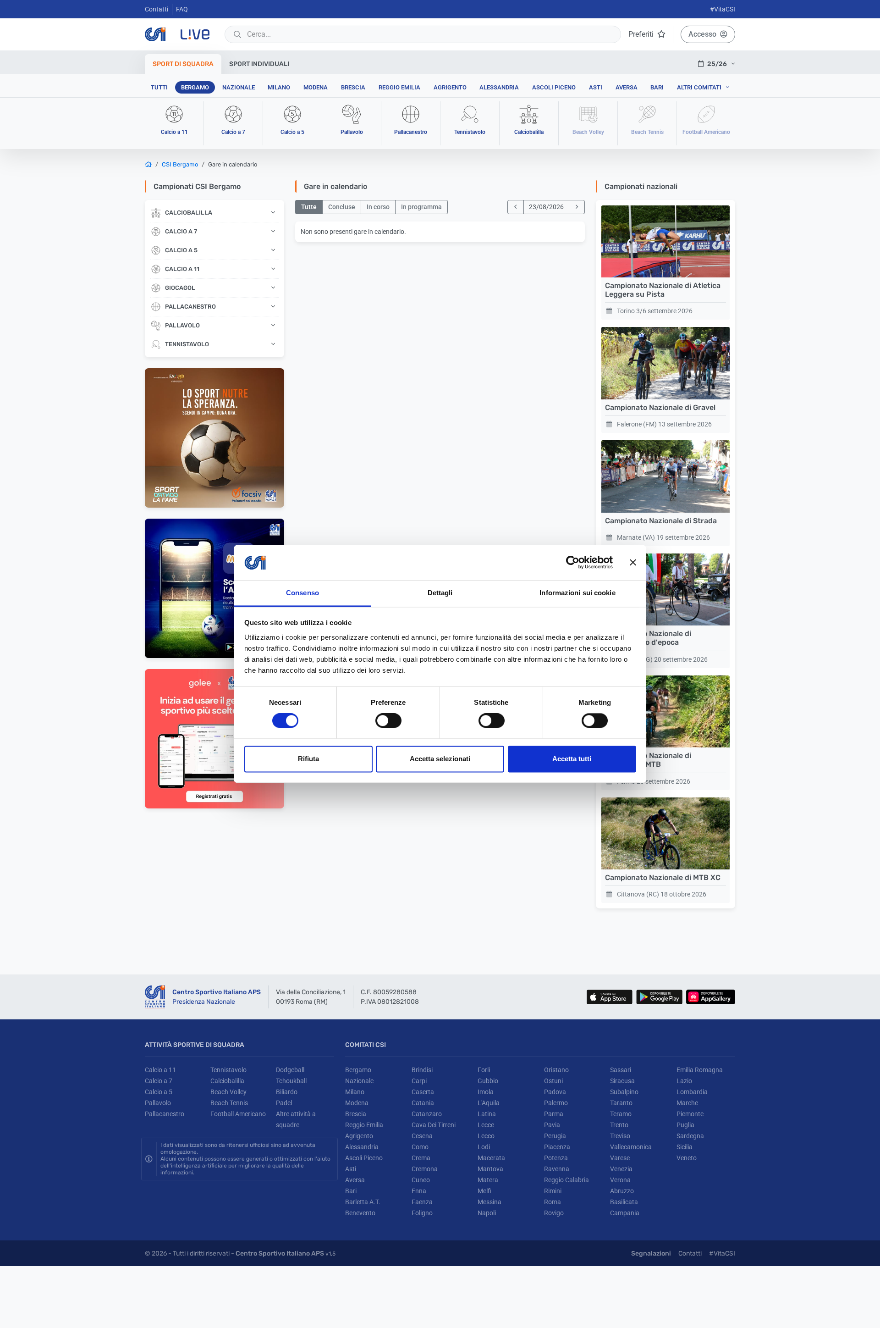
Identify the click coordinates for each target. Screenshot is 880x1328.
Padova (555, 1092)
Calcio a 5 (158, 1092)
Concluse (341, 206)
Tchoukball (291, 1081)
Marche (687, 1103)
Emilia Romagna (699, 1069)
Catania (423, 1103)
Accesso (702, 34)
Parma (553, 1114)
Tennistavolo (228, 1069)
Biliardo (286, 1092)
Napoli (487, 1213)
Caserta (423, 1092)
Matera (488, 1180)
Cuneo (421, 1180)
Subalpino (624, 1092)
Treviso (620, 1136)
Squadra (183, 64)
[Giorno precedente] (515, 207)
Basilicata (624, 1202)
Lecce (486, 1125)
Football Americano (238, 1114)
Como (420, 1147)
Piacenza (557, 1147)
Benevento (360, 1213)
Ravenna (556, 1169)
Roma (552, 1202)
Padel (284, 1103)
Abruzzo (622, 1191)
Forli (484, 1069)
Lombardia (692, 1092)
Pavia (552, 1125)
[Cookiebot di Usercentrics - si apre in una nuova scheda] (573, 563)
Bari (657, 87)
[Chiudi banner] (633, 562)
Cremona (425, 1169)
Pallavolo (158, 1103)
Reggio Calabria (566, 1180)
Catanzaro (427, 1114)
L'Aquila (489, 1103)
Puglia (685, 1125)
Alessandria (499, 87)
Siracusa (622, 1081)
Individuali (259, 64)
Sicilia (684, 1147)
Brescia (353, 87)
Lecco (486, 1136)
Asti (595, 87)
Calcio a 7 (158, 1081)
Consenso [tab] (302, 593)
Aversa (627, 87)
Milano (279, 87)
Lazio (684, 1081)
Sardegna (690, 1136)
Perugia (555, 1136)
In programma (421, 206)
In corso (378, 206)
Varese (620, 1158)
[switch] (388, 721)
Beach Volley (228, 1092)
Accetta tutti (571, 759)
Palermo (556, 1103)
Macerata (491, 1158)
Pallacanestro (164, 1114)
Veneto (686, 1158)
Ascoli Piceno (554, 87)
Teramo (621, 1114)
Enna (419, 1191)
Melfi (484, 1191)
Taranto (621, 1103)
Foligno (422, 1213)
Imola (486, 1092)
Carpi (419, 1081)
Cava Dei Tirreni (434, 1125)
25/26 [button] (717, 64)
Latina (487, 1114)
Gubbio (488, 1081)
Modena (315, 87)
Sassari (620, 1069)
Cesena (422, 1136)
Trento (619, 1125)
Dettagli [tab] (440, 593)
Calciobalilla (227, 1081)
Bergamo (195, 87)
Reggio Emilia (399, 87)
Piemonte (690, 1114)
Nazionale (238, 87)
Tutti (159, 87)
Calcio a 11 (160, 1069)
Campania (624, 1213)
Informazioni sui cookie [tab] (577, 593)
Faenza (422, 1202)
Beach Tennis (229, 1103)
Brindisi (422, 1069)
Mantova (490, 1169)
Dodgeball (290, 1069)
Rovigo (554, 1213)
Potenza (556, 1158)
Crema (421, 1158)
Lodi (484, 1147)
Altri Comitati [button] (699, 87)
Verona (620, 1180)
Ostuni (553, 1081)
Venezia (621, 1169)
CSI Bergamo (180, 164)
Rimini (552, 1191)
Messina (489, 1202)
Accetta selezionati (440, 759)
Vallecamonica (631, 1147)
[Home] (148, 164)
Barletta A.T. (362, 1202)
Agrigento (450, 87)
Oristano (556, 1069)
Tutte (309, 206)
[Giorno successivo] (577, 207)
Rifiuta (308, 759)
